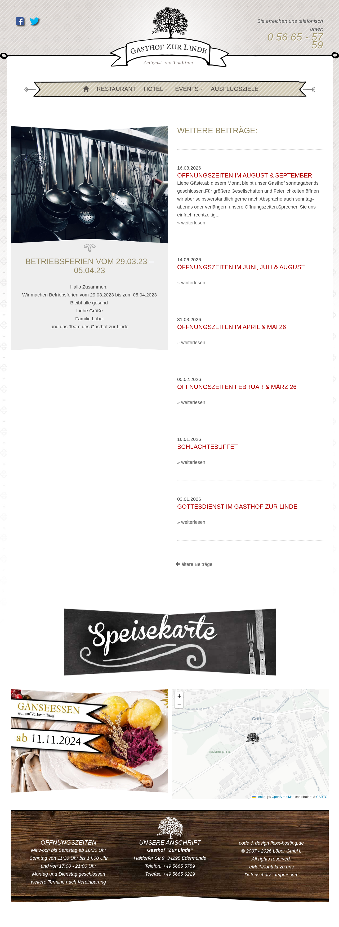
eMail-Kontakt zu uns (271, 867)
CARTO (321, 796)
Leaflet (261, 796)
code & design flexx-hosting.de (271, 843)
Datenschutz (257, 874)
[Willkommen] (85, 89)
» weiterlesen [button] (191, 222)
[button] (252, 738)
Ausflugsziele (234, 89)
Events (187, 89)
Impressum (286, 874)
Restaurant (116, 89)
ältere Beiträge (196, 564)
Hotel (154, 89)
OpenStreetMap (283, 796)
